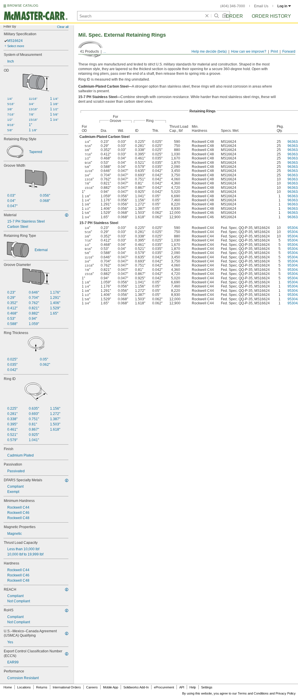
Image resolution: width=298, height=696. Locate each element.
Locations (24, 687)
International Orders (67, 687)
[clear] (207, 15)
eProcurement (164, 687)
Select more (15, 46)
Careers (92, 687)
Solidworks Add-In (136, 687)
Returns (41, 687)
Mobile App (110, 687)
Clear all (62, 27)
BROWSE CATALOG (22, 5)
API (181, 687)
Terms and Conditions (253, 693)
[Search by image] (225, 16)
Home (7, 687)
